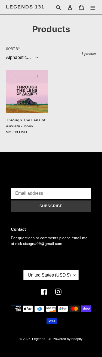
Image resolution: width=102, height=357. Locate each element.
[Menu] (92, 7)
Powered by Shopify (67, 339)
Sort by (13, 49)
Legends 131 (25, 7)
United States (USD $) (49, 275)
